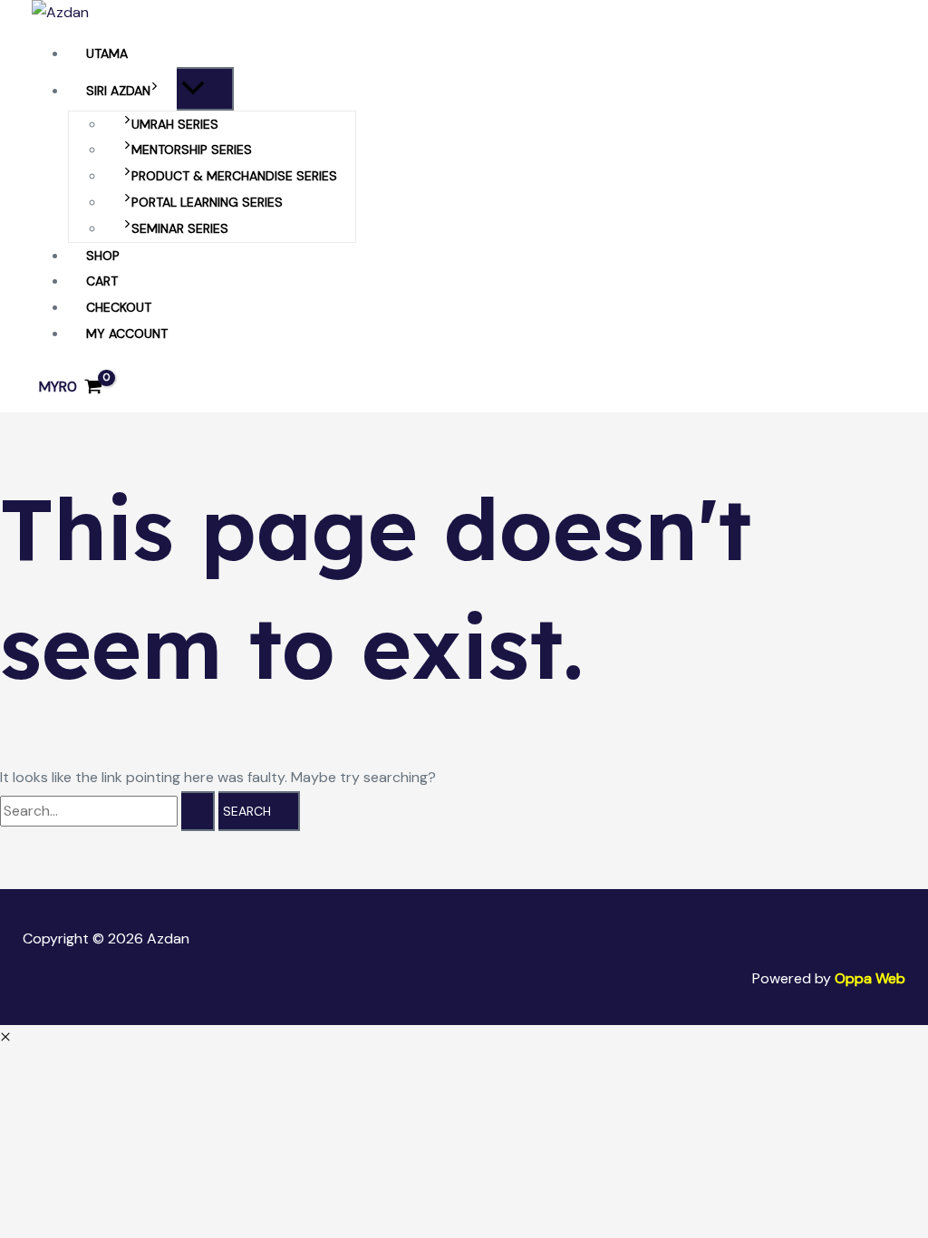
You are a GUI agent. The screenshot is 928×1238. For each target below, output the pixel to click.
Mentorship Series (191, 149)
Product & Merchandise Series (234, 176)
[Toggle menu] (205, 89)
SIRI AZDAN (118, 90)
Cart (102, 281)
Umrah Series (174, 124)
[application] (154, 90)
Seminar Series (179, 228)
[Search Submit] (198, 811)
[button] (5, 1037)
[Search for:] (109, 810)
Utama (107, 53)
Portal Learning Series (207, 202)
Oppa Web (870, 978)
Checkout (118, 307)
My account (127, 333)
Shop (103, 255)
